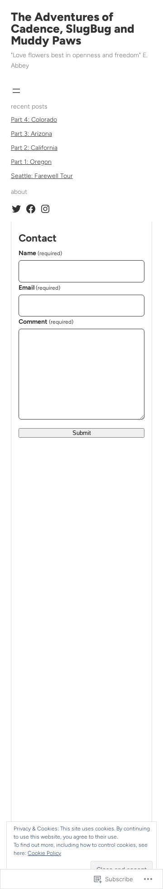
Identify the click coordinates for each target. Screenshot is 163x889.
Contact (38, 238)
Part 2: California (34, 148)
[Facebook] (30, 208)
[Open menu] (16, 90)
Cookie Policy (44, 853)
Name (40, 253)
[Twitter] (16, 208)
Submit (81, 433)
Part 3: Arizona (31, 134)
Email (39, 287)
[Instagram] (45, 208)
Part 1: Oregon (31, 162)
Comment (46, 322)
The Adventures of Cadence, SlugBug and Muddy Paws (72, 29)
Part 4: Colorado (34, 119)
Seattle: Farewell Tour (42, 176)
